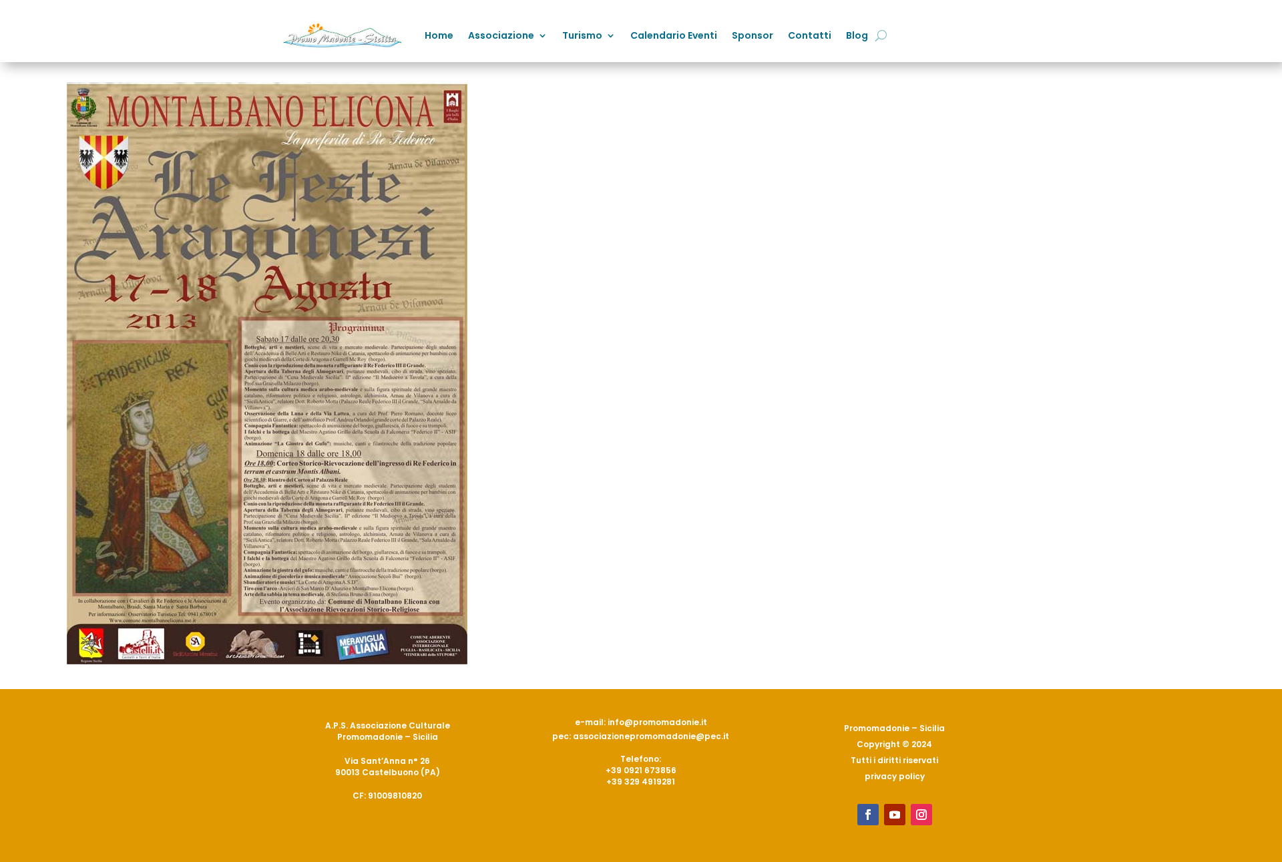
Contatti (809, 35)
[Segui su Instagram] (921, 814)
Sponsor (752, 35)
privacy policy (895, 776)
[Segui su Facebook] (868, 814)
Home (439, 35)
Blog (857, 35)
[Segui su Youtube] (894, 814)
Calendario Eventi (673, 35)
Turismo (582, 35)
